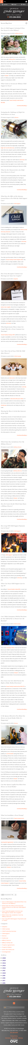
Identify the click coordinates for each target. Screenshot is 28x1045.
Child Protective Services (9, 931)
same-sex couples (6, 307)
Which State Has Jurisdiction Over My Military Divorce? (12, 915)
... (14, 894)
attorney (22, 159)
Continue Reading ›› (22, 105)
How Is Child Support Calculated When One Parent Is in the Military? (14, 902)
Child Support (17, 203)
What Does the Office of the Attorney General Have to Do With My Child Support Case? (14, 907)
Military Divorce (19, 33)
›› (15, 894)
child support (8, 555)
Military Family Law (7, 943)
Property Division (7, 947)
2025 (3, 960)
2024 (3, 963)
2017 (3, 980)
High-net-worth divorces (7, 148)
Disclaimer (8, 1038)
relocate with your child (16, 398)
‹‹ (1, 894)
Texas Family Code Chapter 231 (14, 259)
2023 (3, 965)
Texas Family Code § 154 (13, 589)
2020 (3, 973)
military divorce (17, 471)
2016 (3, 983)
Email (14, 4)
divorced (11, 378)
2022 (3, 968)
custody (24, 387)
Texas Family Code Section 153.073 (15, 686)
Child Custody (17, 356)
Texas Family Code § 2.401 (8, 334)
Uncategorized (6, 952)
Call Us (5, 4)
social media (9, 753)
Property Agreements (19, 818)
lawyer (6, 75)
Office (24, 4)
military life (12, 59)
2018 (3, 978)
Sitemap (20, 1038)
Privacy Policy (14, 1036)
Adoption (15, 279)
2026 (3, 958)
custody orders (10, 647)
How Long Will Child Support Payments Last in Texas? (14, 919)
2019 (3, 975)
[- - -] (1, 1)
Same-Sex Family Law (8, 949)
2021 (3, 970)
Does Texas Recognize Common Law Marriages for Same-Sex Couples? (12, 912)
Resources (14, 1038)
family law (3, 405)
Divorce (16, 117)
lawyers (16, 672)
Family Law (5, 938)
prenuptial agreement (7, 842)
